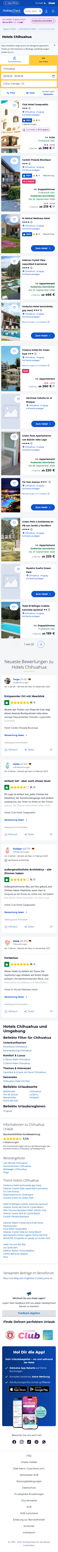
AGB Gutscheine (29, 1513)
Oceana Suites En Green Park (18, 1197)
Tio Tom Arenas (31, 482)
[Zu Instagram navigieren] (21, 1441)
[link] (46, 11)
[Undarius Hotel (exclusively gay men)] (10, 321)
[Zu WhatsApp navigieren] (43, 1441)
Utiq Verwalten (29, 1500)
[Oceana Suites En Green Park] (10, 368)
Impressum (29, 1532)
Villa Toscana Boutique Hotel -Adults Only (24, 1210)
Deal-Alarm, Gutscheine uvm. (29, 1468)
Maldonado (9, 1091)
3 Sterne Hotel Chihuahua (16, 1063)
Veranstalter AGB (29, 1475)
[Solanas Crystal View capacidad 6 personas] (10, 278)
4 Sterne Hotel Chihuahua (16, 1059)
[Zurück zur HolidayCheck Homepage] (11, 11)
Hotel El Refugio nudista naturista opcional (25, 1203)
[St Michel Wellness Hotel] (10, 233)
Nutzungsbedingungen (29, 1481)
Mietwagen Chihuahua (15, 1169)
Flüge (6, 1172)
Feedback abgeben (29, 1313)
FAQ (29, 1455)
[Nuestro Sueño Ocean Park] (10, 581)
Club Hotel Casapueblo (35, 104)
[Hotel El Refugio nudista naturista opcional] (10, 620)
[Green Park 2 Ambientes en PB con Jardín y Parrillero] (10, 539)
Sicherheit (29, 1526)
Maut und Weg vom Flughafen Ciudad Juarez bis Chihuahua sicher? (29, 1278)
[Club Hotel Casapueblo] (10, 126)
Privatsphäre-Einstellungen (29, 1494)
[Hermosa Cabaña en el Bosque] (10, 411)
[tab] (14, 59)
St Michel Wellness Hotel (36, 218)
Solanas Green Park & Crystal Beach (21, 1213)
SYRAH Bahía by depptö (15, 1253)
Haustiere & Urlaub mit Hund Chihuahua (24, 1072)
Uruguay (7, 1110)
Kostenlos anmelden (42, 21)
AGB (29, 1507)
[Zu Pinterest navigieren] (36, 1441)
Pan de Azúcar (10, 1094)
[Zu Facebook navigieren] (14, 1441)
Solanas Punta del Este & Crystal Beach (23, 1207)
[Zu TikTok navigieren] (29, 1441)
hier (12, 52)
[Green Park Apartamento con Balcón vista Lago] (10, 453)
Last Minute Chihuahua (15, 1162)
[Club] (20, 22)
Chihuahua (35, 1091)
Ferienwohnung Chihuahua (17, 1050)
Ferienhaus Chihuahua (15, 1046)
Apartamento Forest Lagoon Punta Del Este (25, 1235)
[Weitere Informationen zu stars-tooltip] (29, 108)
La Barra (34, 1094)
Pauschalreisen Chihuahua (17, 1166)
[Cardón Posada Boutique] (10, 183)
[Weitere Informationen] (53, 147)
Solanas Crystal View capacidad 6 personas (25, 1188)
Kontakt (39, 3)
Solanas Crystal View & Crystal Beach (22, 1231)
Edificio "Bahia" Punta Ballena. (19, 1250)
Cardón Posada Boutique (36, 159)
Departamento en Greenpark (18, 1194)
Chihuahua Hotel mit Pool (16, 1081)
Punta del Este (10, 1100)
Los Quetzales (10, 1247)
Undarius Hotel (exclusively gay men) (22, 1185)
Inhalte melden (29, 1462)
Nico (5, 1256)
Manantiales (9, 1097)
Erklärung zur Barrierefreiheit (29, 1519)
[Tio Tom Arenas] (10, 495)
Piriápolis (34, 1097)
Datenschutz (29, 1487)
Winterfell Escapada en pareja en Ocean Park (26, 1238)
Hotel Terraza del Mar (14, 1244)
